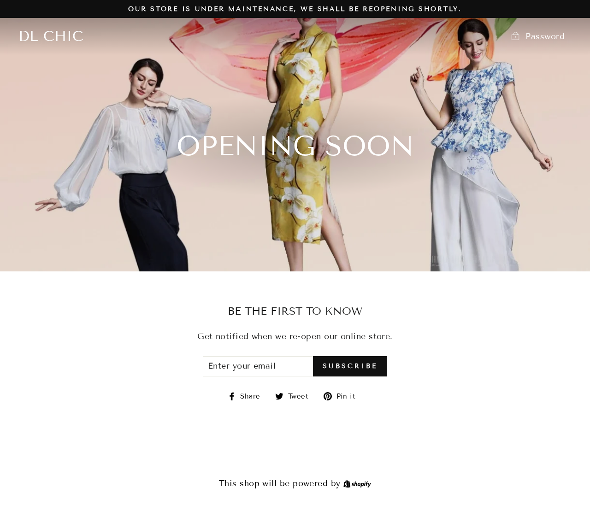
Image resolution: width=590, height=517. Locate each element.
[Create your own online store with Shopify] (357, 483)
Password (545, 36)
